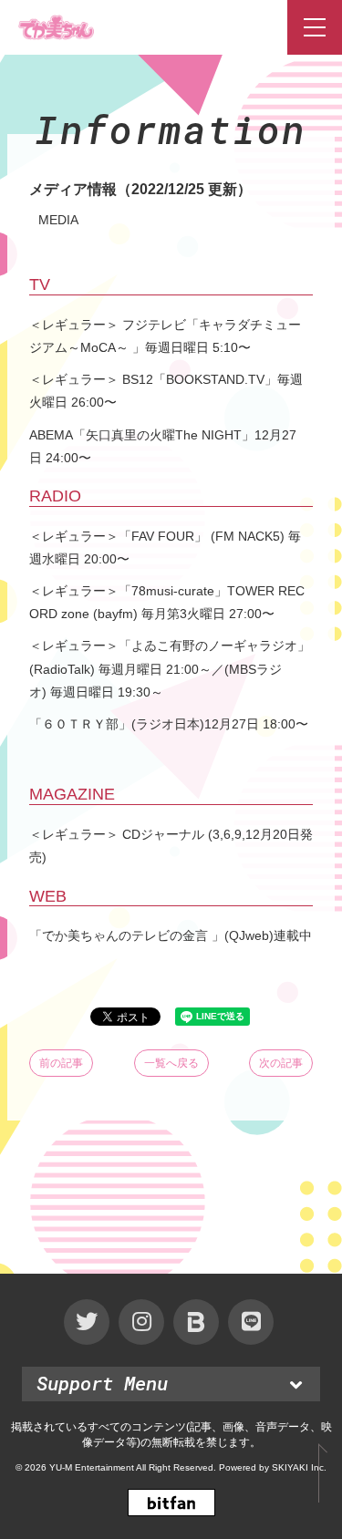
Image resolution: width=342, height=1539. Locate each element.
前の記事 (61, 1063)
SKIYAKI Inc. (299, 1467)
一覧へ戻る (171, 1063)
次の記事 (281, 1063)
